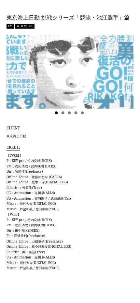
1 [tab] (57, 113)
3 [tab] (70, 113)
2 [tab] (63, 113)
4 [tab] (76, 113)
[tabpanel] (70, 72)
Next (122, 75)
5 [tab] (83, 113)
